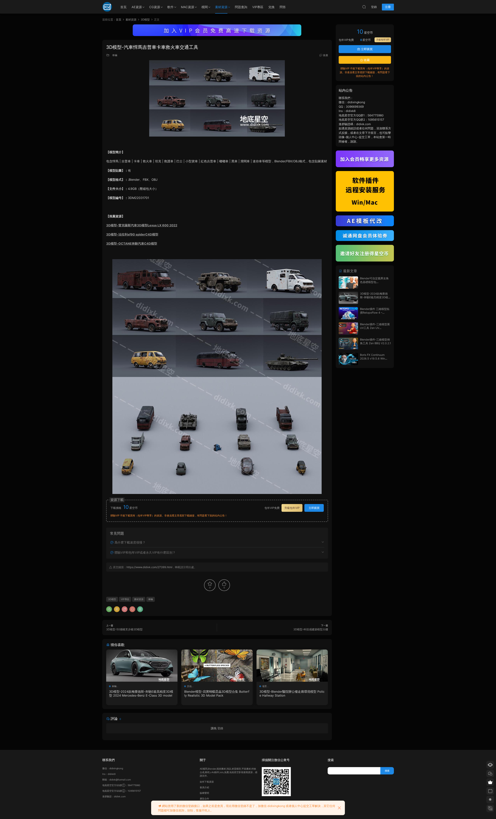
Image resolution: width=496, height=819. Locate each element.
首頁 (123, 7)
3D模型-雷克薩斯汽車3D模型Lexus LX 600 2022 (141, 225)
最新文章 (349, 271)
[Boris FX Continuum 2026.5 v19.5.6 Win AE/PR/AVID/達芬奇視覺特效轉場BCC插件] (348, 359)
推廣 (325, 55)
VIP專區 (257, 7)
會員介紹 (204, 787)
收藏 (366, 60)
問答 (283, 7)
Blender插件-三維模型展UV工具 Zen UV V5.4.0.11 (375, 328)
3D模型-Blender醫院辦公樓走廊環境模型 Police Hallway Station (292, 693)
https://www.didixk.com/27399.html (149, 567)
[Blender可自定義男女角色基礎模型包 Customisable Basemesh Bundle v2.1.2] (348, 282)
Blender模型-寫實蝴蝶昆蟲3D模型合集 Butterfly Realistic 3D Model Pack (216, 693)
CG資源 (154, 7)
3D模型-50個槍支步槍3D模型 (124, 629)
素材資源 (221, 7)
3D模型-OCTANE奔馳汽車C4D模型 (131, 243)
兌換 (271, 7)
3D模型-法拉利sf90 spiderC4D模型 (132, 234)
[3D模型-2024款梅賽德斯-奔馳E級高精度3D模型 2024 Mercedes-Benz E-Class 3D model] (141, 666)
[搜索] (364, 7)
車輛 (114, 55)
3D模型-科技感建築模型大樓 (310, 629)
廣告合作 (204, 798)
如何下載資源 (207, 781)
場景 (264, 686)
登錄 (220, 728)
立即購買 (314, 507)
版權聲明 (204, 792)
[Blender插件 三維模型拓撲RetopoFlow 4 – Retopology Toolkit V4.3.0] (348, 313)
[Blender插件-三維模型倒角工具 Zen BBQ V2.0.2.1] (348, 344)
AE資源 (137, 7)
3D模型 (112, 599)
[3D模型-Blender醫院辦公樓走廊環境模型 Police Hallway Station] (292, 666)
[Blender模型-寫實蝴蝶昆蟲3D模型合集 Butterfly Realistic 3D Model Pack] (217, 666)
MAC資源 (187, 7)
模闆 (205, 7)
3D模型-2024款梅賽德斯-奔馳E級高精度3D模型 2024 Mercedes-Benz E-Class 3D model (141, 693)
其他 (189, 686)
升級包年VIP (292, 507)
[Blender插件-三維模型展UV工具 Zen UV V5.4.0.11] (348, 328)
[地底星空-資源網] (107, 7)
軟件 (170, 7)
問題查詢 (241, 7)
